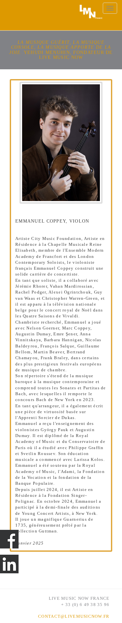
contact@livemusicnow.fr (73, 616)
